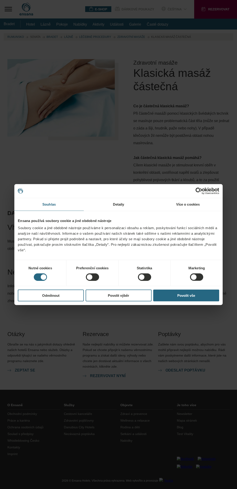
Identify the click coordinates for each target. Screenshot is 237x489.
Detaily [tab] (118, 204)
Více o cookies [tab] (188, 204)
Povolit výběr (118, 295)
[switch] (92, 277)
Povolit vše (186, 295)
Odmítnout (50, 295)
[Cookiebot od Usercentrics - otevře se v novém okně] (199, 190)
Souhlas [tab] (49, 204)
